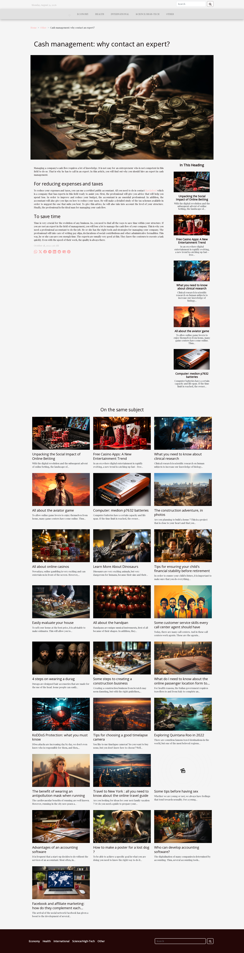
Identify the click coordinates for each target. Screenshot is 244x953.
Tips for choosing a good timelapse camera (120, 737)
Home (33, 27)
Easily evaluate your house (53, 622)
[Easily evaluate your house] (61, 601)
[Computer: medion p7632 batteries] (192, 359)
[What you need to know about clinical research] (192, 271)
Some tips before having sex (176, 791)
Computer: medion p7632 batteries (191, 375)
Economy (82, 14)
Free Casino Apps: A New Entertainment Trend (192, 240)
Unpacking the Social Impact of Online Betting (192, 197)
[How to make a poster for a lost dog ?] (122, 826)
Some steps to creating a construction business (112, 680)
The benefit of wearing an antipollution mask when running (58, 793)
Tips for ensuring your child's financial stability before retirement (182, 568)
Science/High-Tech (147, 14)
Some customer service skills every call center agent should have (181, 624)
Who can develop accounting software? (176, 849)
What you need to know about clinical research (192, 286)
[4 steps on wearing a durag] (61, 657)
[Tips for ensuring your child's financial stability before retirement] (183, 545)
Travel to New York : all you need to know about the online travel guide (121, 793)
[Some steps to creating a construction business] (122, 657)
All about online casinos (50, 566)
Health (99, 14)
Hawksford (151, 190)
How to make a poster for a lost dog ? (121, 849)
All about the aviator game (192, 331)
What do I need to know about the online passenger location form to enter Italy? (181, 683)
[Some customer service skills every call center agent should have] (183, 601)
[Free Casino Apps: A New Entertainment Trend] (192, 225)
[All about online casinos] (61, 545)
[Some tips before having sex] (183, 770)
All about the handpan (110, 622)
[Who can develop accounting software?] (183, 826)
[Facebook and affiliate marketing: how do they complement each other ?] (61, 882)
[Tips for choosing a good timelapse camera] (122, 713)
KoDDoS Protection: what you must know (60, 737)
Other (170, 14)
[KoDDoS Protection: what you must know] (61, 713)
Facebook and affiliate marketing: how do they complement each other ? (58, 907)
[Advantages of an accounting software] (61, 826)
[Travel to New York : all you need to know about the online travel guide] (122, 770)
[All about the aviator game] (192, 317)
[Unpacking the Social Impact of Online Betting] (192, 182)
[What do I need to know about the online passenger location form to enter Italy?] (183, 657)
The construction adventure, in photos (178, 512)
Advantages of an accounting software (55, 849)
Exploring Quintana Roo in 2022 (179, 735)
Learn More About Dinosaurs (115, 566)
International (120, 14)
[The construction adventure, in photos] (183, 489)
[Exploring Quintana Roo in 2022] (183, 713)
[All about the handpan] (122, 601)
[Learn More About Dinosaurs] (122, 545)
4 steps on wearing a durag (53, 678)
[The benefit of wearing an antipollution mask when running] (61, 770)
